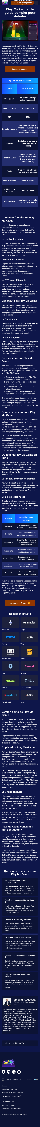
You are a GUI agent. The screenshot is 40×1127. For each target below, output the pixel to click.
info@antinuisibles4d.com (11, 1108)
